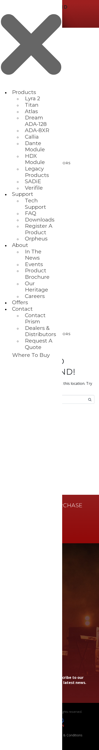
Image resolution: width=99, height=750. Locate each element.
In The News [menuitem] (33, 254)
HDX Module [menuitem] (35, 159)
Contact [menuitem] (22, 309)
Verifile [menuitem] (34, 188)
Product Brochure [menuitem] (37, 273)
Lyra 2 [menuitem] (32, 98)
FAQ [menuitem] (30, 213)
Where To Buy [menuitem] (31, 355)
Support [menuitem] (22, 194)
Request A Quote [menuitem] (38, 343)
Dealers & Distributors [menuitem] (40, 331)
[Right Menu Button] (31, 86)
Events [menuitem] (34, 264)
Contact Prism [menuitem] (35, 318)
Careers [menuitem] (35, 296)
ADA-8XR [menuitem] (37, 130)
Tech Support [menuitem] (35, 203)
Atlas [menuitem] (31, 111)
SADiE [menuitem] (33, 181)
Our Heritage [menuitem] (36, 286)
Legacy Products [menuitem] (37, 171)
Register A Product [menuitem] (38, 229)
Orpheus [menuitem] (36, 238)
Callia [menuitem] (32, 137)
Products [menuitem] (24, 92)
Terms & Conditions (67, 735)
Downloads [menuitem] (39, 219)
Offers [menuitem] (20, 302)
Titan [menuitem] (31, 105)
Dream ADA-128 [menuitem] (36, 120)
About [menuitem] (20, 245)
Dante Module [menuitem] (35, 146)
